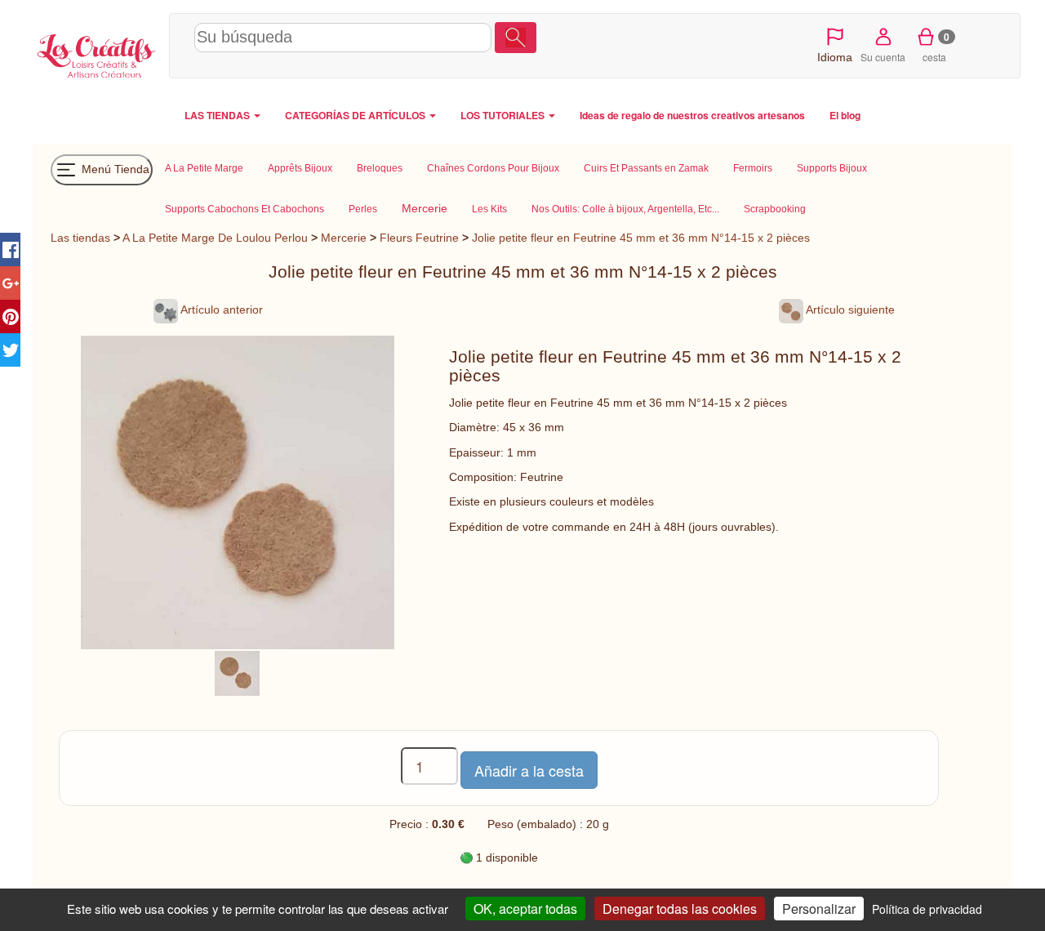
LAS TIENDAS (218, 115)
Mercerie (344, 237)
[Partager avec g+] (10, 283)
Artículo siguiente (849, 309)
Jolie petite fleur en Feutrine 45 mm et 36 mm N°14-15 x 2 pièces (641, 237)
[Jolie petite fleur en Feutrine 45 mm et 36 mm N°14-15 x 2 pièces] (237, 672)
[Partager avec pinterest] (10, 316)
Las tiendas (80, 237)
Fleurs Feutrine (419, 237)
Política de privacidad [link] (927, 909)
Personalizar (819, 908)
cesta (936, 46)
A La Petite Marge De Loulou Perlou (215, 237)
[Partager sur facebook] (10, 249)
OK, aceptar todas (525, 908)
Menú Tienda (113, 168)
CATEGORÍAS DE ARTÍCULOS (356, 115)
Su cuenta (882, 57)
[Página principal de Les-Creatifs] (97, 53)
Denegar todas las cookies (680, 908)
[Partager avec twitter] (10, 350)
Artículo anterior (220, 309)
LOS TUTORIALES (503, 115)
